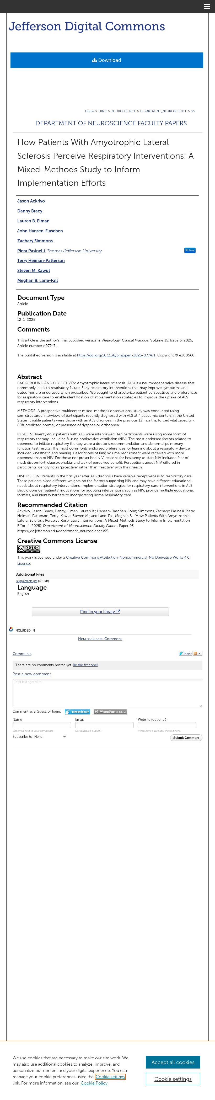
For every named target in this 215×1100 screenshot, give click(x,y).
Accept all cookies (173, 1062)
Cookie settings (110, 1077)
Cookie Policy (94, 1083)
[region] (107, 1070)
